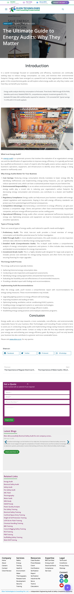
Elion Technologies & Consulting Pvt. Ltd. (15, 591)
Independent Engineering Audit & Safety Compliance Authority (51, 591)
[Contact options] (68, 588)
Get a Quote (10, 384)
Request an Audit (60, 2)
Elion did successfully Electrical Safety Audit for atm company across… (28, 436)
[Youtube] (61, 585)
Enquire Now (9, 420)
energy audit (8, 158)
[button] (11, 353)
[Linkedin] (61, 581)
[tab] (37, 384)
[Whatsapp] (66, 581)
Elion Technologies (28, 8)
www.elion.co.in (15, 339)
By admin (18, 24)
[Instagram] (66, 576)
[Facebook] (61, 576)
